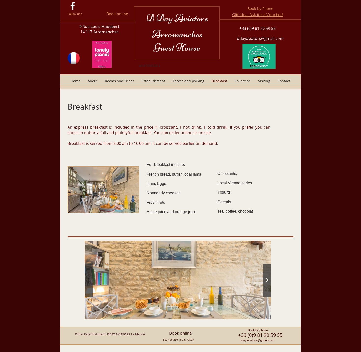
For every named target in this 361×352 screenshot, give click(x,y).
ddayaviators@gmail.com (260, 38)
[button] (178, 280)
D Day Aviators (177, 18)
